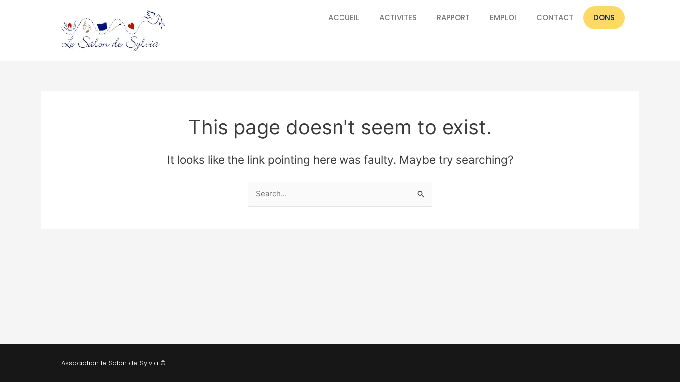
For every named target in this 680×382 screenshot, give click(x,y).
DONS (604, 17)
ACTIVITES (398, 17)
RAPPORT (453, 17)
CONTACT (554, 17)
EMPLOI (503, 17)
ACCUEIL (343, 17)
